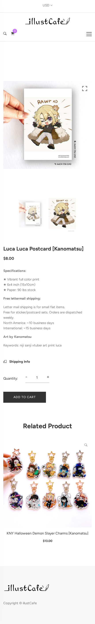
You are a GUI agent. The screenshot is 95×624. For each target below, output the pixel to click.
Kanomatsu (23, 337)
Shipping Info (19, 362)
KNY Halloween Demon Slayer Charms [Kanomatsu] (47, 533)
